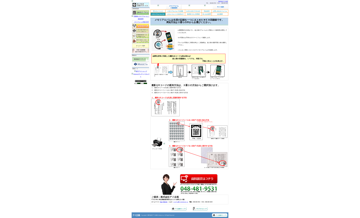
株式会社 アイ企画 (223, 1)
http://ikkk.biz (163, 202)
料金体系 (207, 11)
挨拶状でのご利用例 (193, 14)
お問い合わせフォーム (220, 11)
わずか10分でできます (193, 11)
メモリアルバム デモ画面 (175, 11)
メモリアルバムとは (158, 14)
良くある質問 (206, 14)
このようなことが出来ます (175, 14)
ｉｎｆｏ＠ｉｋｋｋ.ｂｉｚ (180, 202)
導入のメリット (158, 11)
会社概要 (220, 14)
